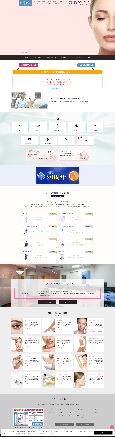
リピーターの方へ (81, 412)
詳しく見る (29, 328)
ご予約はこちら (47, 302)
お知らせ (61, 409)
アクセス (69, 409)
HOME (51, 409)
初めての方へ (68, 302)
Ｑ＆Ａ (69, 412)
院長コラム (70, 415)
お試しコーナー (81, 415)
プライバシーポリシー (96, 409)
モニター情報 (80, 418)
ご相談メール (84, 4)
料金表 (60, 412)
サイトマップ (93, 412)
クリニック (52, 415)
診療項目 (51, 412)
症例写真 (61, 415)
